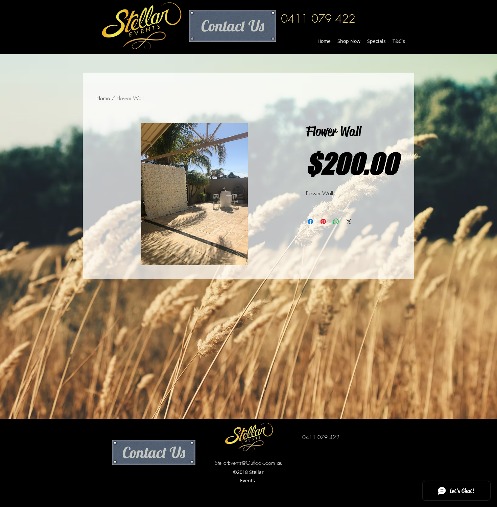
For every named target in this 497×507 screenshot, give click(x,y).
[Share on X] (349, 222)
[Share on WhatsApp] (336, 222)
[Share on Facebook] (310, 222)
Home (103, 98)
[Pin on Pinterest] (323, 222)
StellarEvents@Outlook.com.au (249, 462)
